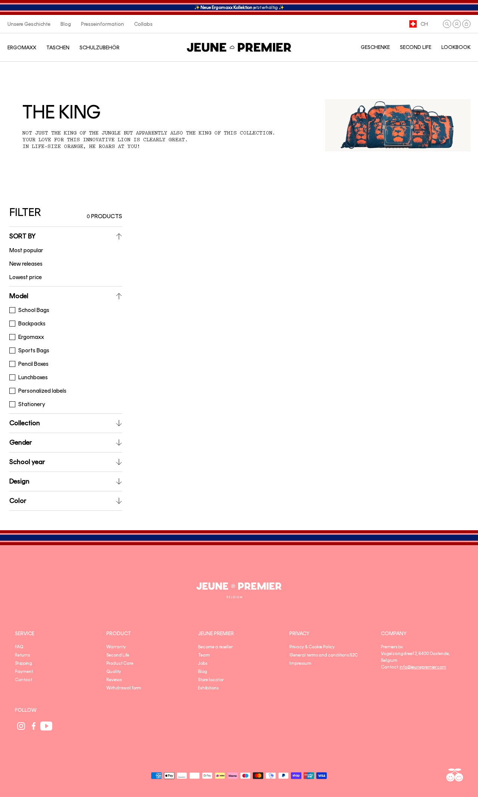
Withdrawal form (123, 688)
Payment (24, 671)
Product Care (119, 663)
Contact (23, 679)
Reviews (114, 679)
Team (204, 655)
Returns (22, 655)
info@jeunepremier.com (423, 667)
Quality (113, 671)
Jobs (202, 663)
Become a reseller (215, 646)
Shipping (23, 663)
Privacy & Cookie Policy (312, 646)
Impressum (300, 663)
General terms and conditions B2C (323, 655)
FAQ (19, 646)
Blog (202, 671)
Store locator (211, 679)
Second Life (117, 655)
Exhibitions (208, 688)
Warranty (116, 646)
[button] (447, 24)
